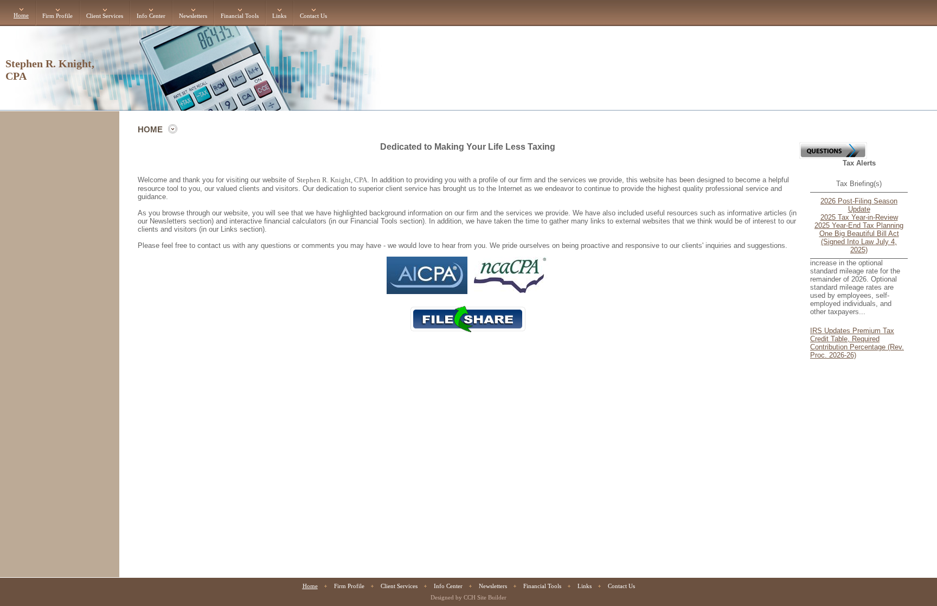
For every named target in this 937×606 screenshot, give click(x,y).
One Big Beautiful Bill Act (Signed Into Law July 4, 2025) (859, 241)
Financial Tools (240, 16)
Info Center (151, 16)
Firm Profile (57, 16)
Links (279, 16)
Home (21, 15)
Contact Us (313, 16)
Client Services (104, 16)
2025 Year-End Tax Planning (858, 225)
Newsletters (193, 16)
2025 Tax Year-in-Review (859, 217)
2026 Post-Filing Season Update (858, 205)
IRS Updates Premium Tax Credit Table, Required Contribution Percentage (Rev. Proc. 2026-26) (857, 339)
